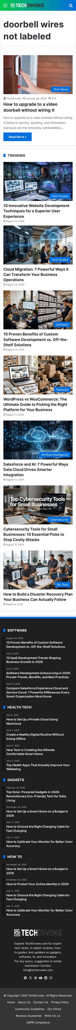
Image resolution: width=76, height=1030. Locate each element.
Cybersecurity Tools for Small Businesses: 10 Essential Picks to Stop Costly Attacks (33, 534)
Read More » (17, 137)
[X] (30, 978)
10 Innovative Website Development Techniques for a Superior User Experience (36, 210)
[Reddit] (45, 978)
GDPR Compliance (38, 1022)
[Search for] (71, 7)
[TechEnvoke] (27, 5)
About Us (24, 1002)
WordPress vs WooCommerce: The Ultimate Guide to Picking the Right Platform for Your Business (35, 404)
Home (11, 1002)
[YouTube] (40, 978)
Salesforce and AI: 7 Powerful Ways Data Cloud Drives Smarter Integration (35, 469)
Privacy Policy (60, 1002)
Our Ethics (54, 1009)
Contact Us (40, 1002)
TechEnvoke (14, 98)
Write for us (52, 1015)
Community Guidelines (30, 1009)
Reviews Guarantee (29, 1015)
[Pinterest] (35, 978)
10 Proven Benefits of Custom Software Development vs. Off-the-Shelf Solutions (35, 339)
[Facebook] (25, 978)
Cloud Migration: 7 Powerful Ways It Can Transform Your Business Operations (36, 274)
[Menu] (5, 7)
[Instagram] (50, 978)
